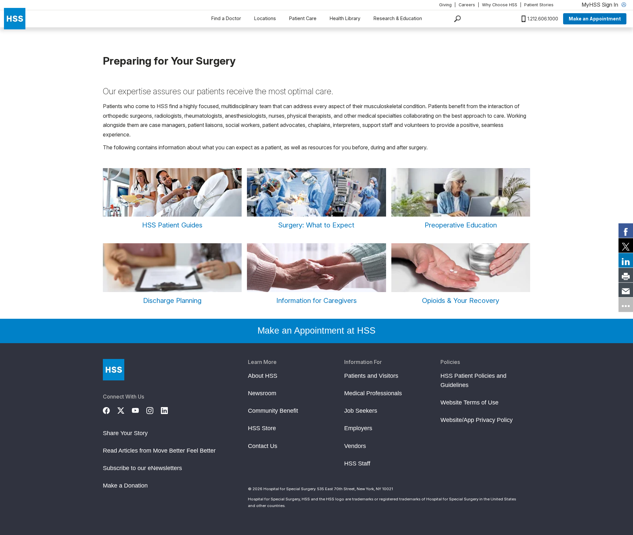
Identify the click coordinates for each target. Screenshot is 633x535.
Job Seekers (360, 410)
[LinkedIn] (168, 409)
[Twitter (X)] (124, 409)
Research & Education (398, 18)
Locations (265, 18)
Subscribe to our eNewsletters (142, 468)
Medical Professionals (373, 393)
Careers (467, 4)
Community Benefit (273, 410)
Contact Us (262, 446)
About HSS (262, 375)
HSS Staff (357, 463)
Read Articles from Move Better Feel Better (159, 450)
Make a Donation (125, 485)
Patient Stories (539, 4)
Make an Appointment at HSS (316, 331)
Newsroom (262, 393)
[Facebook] (110, 409)
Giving (445, 4)
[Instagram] (153, 409)
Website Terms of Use (469, 402)
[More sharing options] (625, 304)
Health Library (345, 18)
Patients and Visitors (371, 375)
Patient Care (302, 18)
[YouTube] (139, 409)
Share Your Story (125, 433)
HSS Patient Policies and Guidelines (473, 380)
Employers (358, 428)
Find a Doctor (226, 18)
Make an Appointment (595, 18)
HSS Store (262, 428)
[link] (625, 230)
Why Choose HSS (499, 4)
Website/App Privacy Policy (476, 420)
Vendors (355, 446)
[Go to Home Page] (113, 369)
